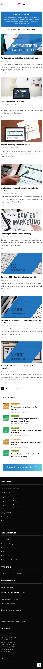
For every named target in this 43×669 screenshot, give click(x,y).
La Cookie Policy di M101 (9, 603)
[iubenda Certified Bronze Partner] (11, 613)
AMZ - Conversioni (7, 552)
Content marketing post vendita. (13, 101)
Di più (33, 29)
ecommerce (15, 416)
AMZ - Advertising (7, 544)
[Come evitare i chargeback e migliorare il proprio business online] (6, 453)
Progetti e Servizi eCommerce (11, 497)
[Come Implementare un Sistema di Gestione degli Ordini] (6, 430)
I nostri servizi (5, 493)
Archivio (3, 521)
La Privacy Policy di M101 (9, 599)
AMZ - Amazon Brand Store (10, 560)
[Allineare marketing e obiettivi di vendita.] (21, 131)
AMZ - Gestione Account (9, 556)
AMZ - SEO (5, 548)
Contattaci (4, 517)
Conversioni (26, 29)
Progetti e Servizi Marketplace (11, 501)
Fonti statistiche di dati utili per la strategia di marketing (21, 58)
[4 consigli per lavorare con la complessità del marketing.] (21, 352)
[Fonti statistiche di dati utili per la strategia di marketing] (21, 44)
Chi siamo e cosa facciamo (10, 489)
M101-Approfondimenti (7, 587)
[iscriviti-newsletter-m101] (22, 467)
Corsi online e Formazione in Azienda (13, 509)
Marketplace (15, 404)
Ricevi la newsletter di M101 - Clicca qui (14, 621)
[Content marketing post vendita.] (21, 88)
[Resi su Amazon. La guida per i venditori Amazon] (6, 406)
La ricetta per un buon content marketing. (16, 234)
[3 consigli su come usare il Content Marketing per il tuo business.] (21, 307)
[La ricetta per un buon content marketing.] (21, 220)
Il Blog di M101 (6, 513)
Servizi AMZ (5, 540)
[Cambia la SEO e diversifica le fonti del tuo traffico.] (21, 263)
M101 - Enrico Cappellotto (9, 61)
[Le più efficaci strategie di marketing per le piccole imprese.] (21, 174)
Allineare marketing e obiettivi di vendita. (16, 145)
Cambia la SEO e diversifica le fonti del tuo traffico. (19, 277)
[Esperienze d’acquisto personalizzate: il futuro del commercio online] (6, 418)
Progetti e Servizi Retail (8, 505)
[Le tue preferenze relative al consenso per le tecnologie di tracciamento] (39, 665)
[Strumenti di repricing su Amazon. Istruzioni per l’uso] (6, 441)
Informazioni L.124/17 (8, 659)
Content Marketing (13, 29)
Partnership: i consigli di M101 (11, 574)
